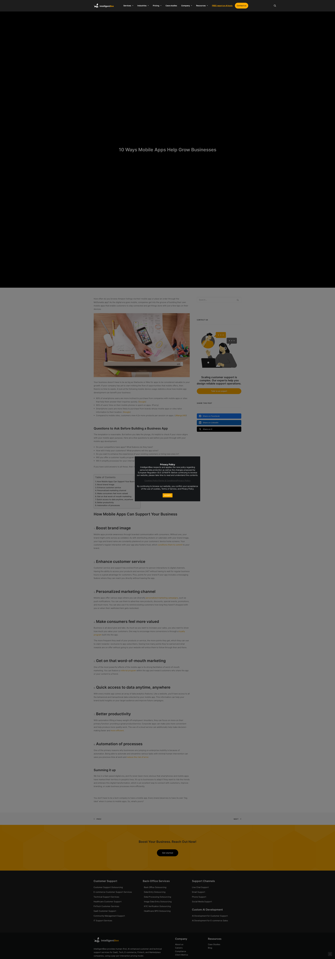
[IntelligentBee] (104, 6)
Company (185, 5)
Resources (201, 5)
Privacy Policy (184, 480)
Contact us (241, 5)
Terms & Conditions (167, 480)
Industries (142, 5)
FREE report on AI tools (222, 5)
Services (127, 5)
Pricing (156, 5)
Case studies (171, 5)
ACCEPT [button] (167, 495)
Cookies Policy (151, 480)
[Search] (275, 5)
